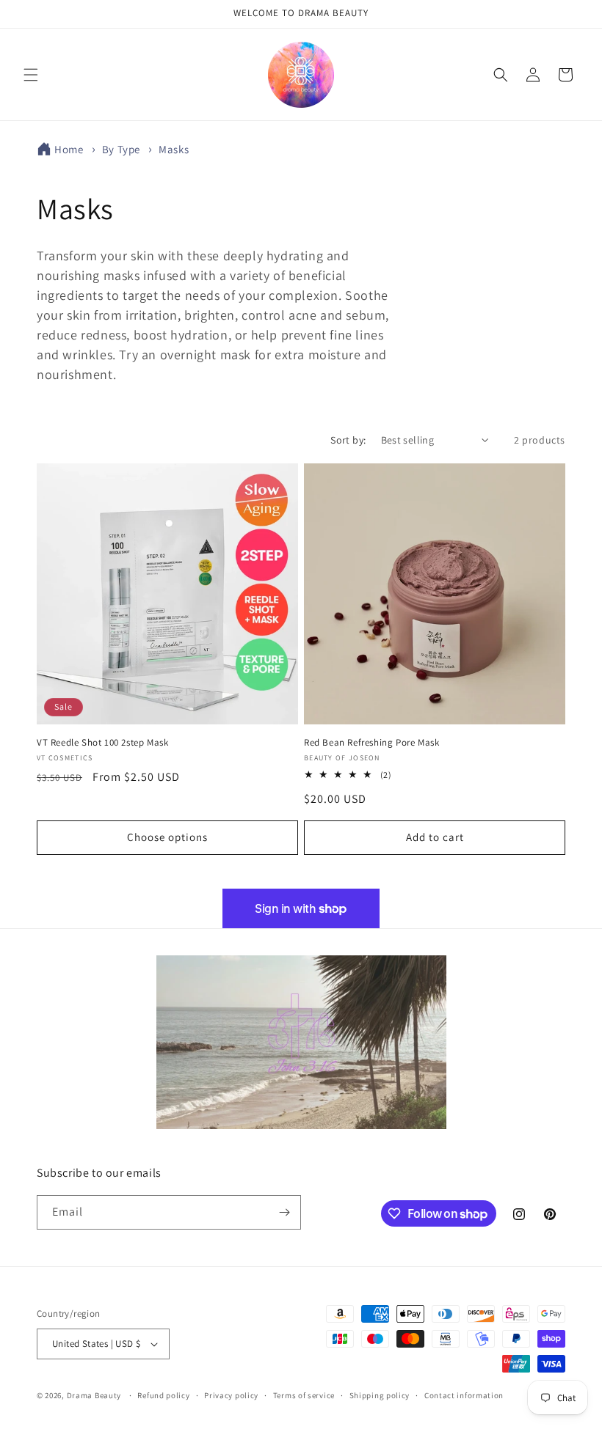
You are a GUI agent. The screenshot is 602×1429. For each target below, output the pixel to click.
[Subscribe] (284, 1212)
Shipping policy (379, 1395)
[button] (31, 75)
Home (68, 149)
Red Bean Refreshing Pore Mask (371, 743)
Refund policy (163, 1395)
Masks (174, 149)
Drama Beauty (94, 1395)
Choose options (167, 837)
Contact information (464, 1395)
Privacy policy (231, 1395)
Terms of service (304, 1395)
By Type (122, 149)
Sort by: (348, 440)
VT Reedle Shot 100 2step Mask (102, 743)
